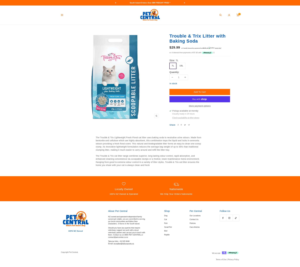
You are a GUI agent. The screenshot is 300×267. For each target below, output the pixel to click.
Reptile (167, 235)
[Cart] (238, 15)
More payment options (200, 106)
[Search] (220, 15)
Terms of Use (221, 259)
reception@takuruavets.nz (124, 244)
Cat (165, 219)
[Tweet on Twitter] (185, 125)
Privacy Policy (233, 259)
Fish (166, 223)
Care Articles (195, 227)
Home (63, 29)
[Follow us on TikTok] (236, 218)
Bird (165, 231)
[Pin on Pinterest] (181, 125)
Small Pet (168, 227)
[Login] (229, 15)
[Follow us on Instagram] (229, 218)
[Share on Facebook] (178, 125)
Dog (165, 216)
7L (173, 66)
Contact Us (194, 219)
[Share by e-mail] (189, 125)
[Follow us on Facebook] (223, 218)
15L (181, 66)
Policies (193, 223)
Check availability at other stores (185, 118)
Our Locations (195, 216)
